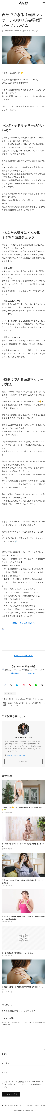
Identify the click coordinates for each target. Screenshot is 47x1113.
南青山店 (32, 673)
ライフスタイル (33, 31)
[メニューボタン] (44, 3)
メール (5, 1063)
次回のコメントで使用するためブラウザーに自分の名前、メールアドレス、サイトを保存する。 (23, 1084)
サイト (4, 1072)
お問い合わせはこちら (23, 655)
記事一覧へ (23, 761)
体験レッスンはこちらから (23, 623)
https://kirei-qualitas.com (16, 755)
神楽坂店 (15, 673)
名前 (4, 1053)
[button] (5, 685)
